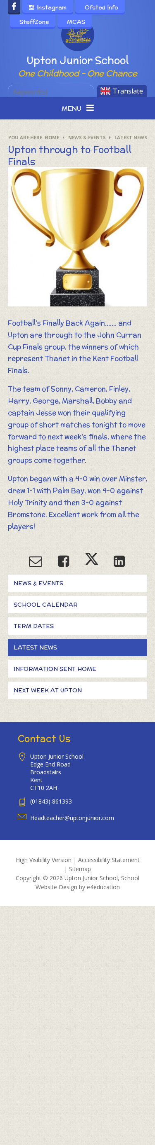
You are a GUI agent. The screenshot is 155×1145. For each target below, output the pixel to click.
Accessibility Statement (109, 860)
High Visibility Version (44, 860)
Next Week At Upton (48, 690)
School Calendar (46, 605)
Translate (128, 91)
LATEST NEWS (130, 137)
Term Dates (34, 626)
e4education (103, 887)
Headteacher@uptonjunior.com (72, 818)
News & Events (87, 137)
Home (52, 137)
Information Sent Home (55, 669)
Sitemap (80, 869)
